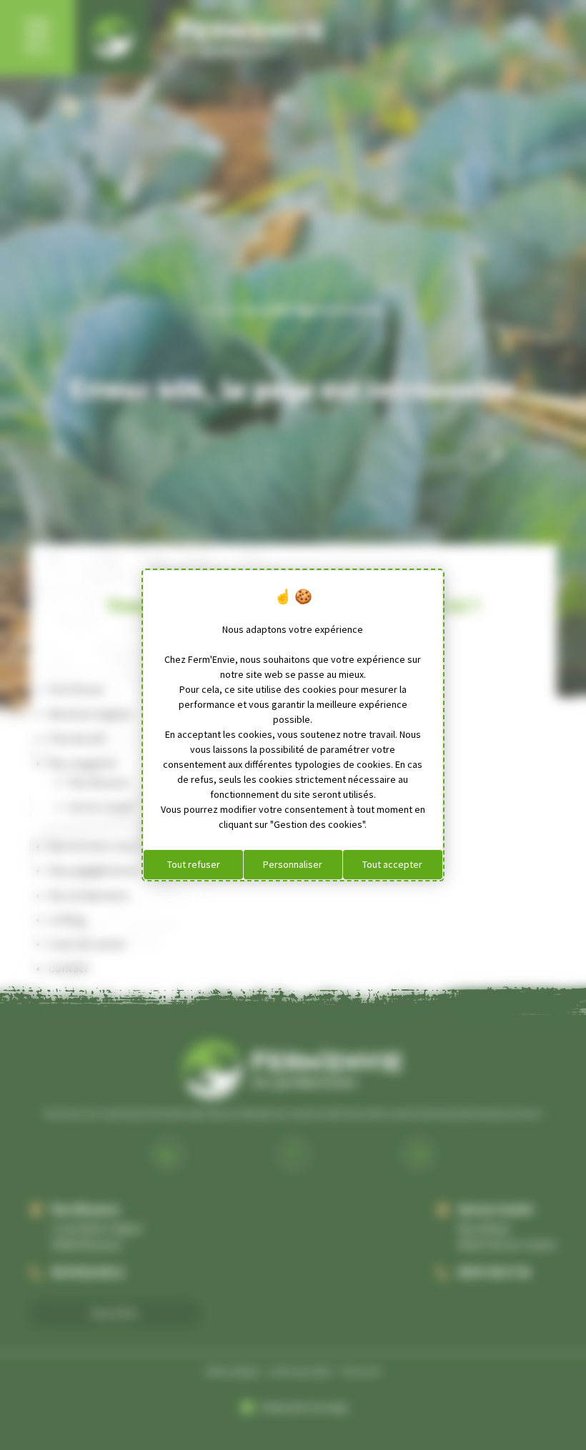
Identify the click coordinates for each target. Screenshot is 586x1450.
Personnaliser (292, 864)
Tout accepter (392, 864)
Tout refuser (193, 864)
